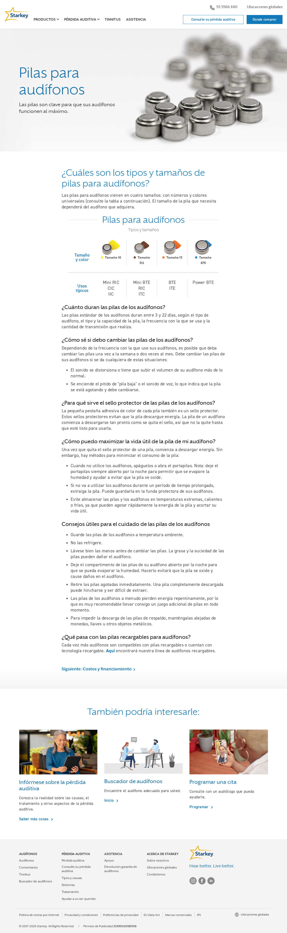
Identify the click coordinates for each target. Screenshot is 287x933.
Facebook (202, 880)
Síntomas (68, 885)
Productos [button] (45, 19)
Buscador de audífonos (35, 881)
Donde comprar (264, 19)
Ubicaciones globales (265, 7)
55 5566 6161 (226, 7)
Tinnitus (113, 19)
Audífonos (26, 860)
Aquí (110, 651)
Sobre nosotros (158, 860)
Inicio (109, 800)
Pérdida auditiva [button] (80, 19)
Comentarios (28, 867)
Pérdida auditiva (73, 860)
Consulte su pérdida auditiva (213, 19)
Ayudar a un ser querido (79, 899)
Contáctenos (156, 874)
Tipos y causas (72, 878)
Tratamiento (70, 892)
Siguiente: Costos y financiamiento (97, 668)
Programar (199, 806)
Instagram (193, 880)
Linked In (211, 880)
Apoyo (109, 860)
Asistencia (136, 19)
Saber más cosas (34, 818)
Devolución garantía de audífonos (120, 869)
